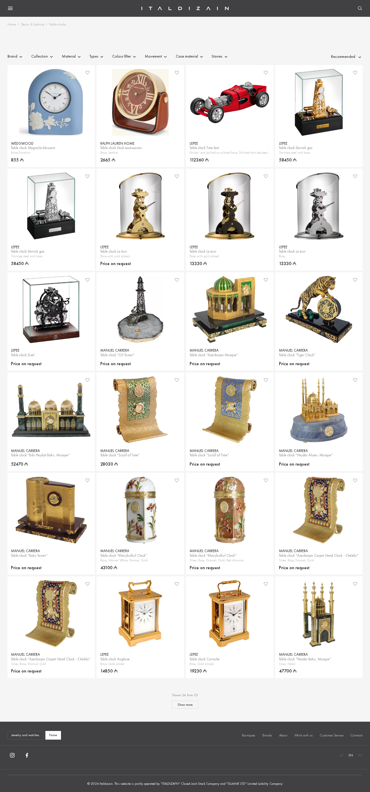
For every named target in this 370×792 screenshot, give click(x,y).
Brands (267, 735)
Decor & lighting (32, 24)
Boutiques (248, 735)
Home (12, 24)
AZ (341, 755)
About (283, 735)
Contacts (356, 735)
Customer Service (331, 735)
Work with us (303, 735)
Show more (185, 704)
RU (360, 755)
